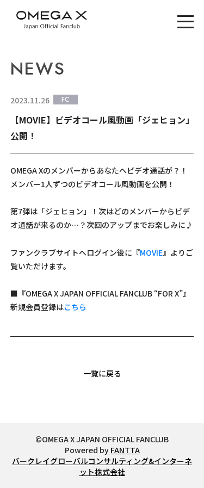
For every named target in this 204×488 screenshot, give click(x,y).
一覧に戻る (102, 373)
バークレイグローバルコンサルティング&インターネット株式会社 (102, 466)
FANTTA (125, 449)
